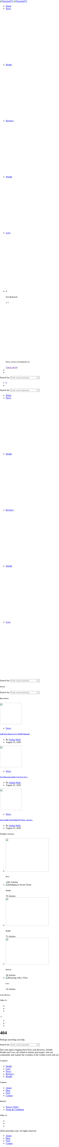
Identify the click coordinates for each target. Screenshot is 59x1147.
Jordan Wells (15, 739)
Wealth (9, 177)
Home (8, 6)
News (8, 8)
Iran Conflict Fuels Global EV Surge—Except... (16, 820)
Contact (9, 1095)
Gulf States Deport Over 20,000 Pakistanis (15, 734)
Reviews (10, 121)
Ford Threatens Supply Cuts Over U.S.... (14, 777)
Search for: (5, 377)
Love (8, 233)
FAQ (8, 1093)
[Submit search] (39, 377)
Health (9, 64)
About (8, 1088)
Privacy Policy (12, 1107)
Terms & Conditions (15, 1109)
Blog (8, 1090)
